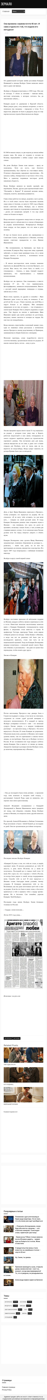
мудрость (8, 1305)
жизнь (24, 1313)
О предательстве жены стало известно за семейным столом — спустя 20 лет (28, 1250)
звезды (22, 1305)
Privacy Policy (6, 1390)
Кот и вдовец (8, 1084)
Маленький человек (11, 1104)
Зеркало (6, 4)
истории (17, 1038)
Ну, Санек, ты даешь (23, 1257)
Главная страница (8, 1387)
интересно (8, 1038)
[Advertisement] (23, 132)
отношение (8, 1317)
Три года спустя (9, 1064)
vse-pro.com (16, 996)
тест (25, 1309)
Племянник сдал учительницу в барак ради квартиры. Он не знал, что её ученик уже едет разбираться (29, 1219)
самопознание (10, 1313)
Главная (5, 11)
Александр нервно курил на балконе (29, 1280)
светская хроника (11, 1309)
